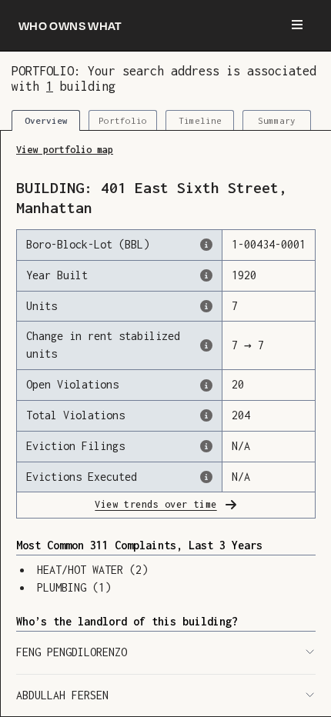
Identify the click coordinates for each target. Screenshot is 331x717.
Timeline (200, 120)
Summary (277, 120)
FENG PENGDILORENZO (71, 652)
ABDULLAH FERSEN (62, 695)
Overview (46, 120)
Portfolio (123, 120)
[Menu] (297, 25)
